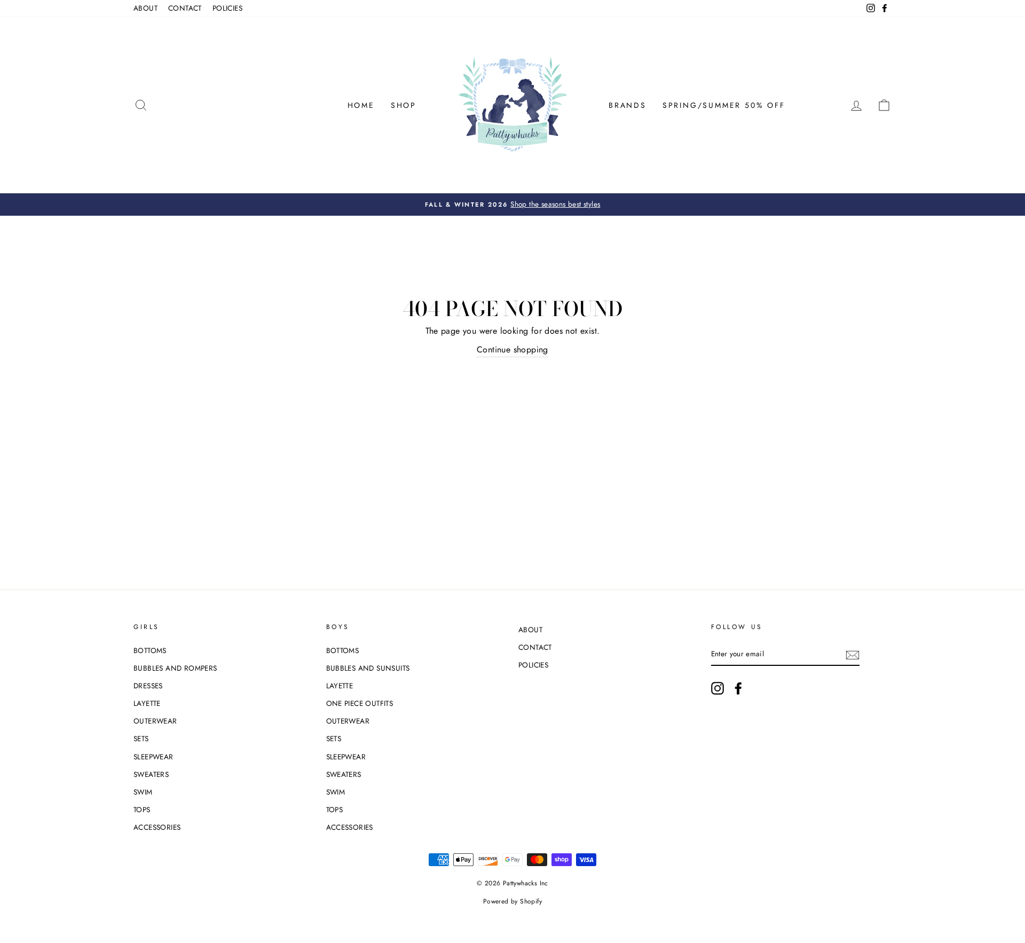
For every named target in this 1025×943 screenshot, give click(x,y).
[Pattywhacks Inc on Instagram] (717, 688)
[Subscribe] (853, 654)
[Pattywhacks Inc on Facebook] (738, 688)
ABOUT (145, 8)
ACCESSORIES (156, 827)
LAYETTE (147, 703)
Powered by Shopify (512, 901)
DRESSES (148, 685)
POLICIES (227, 8)
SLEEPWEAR (153, 756)
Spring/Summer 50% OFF (724, 105)
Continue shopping (512, 349)
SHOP (403, 105)
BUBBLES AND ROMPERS (175, 668)
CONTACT (185, 8)
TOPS (142, 809)
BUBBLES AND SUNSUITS (368, 668)
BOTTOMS (150, 650)
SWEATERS (151, 774)
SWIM (143, 792)
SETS (141, 738)
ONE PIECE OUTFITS (359, 703)
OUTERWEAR (155, 721)
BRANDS (627, 105)
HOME (361, 105)
